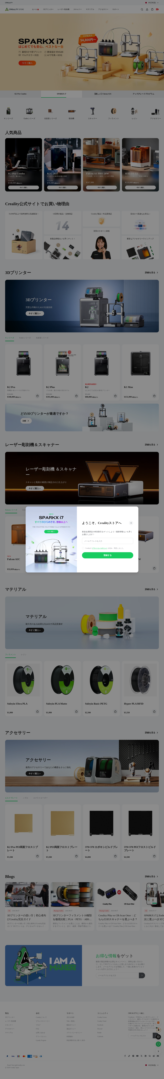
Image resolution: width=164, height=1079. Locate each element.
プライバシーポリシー (99, 548)
